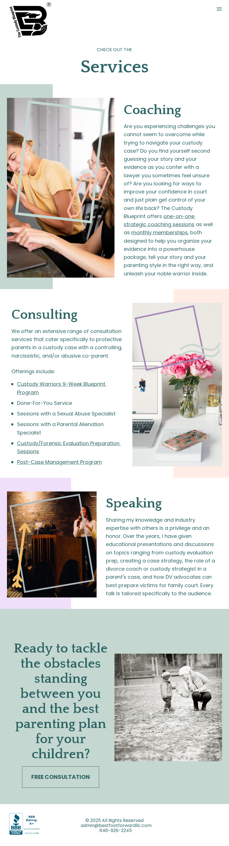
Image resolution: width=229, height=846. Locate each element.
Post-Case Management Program (59, 462)
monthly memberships (159, 232)
